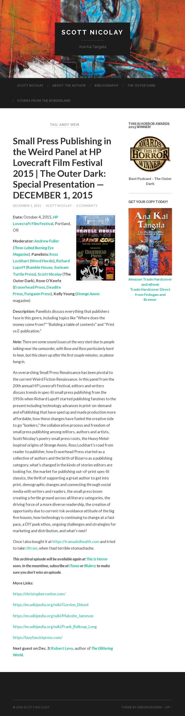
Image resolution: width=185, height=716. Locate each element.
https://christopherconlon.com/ (39, 594)
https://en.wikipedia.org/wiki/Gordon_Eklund (50, 604)
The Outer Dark (141, 85)
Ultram (31, 548)
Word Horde (42, 260)
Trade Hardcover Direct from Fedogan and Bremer (150, 294)
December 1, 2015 (27, 205)
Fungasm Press (37, 293)
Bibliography (106, 85)
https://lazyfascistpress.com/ (37, 637)
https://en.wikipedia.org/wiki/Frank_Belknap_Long (55, 626)
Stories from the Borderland (44, 100)
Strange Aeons (87, 293)
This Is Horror (97, 559)
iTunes (74, 565)
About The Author (69, 85)
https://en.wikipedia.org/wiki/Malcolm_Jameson (53, 615)
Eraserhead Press (29, 287)
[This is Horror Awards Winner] (150, 173)
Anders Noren (149, 707)
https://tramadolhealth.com (75, 541)
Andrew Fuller (46, 241)
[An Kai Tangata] (150, 274)
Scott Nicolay (92, 32)
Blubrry (90, 565)
